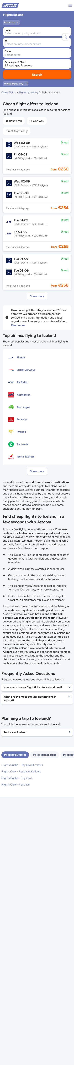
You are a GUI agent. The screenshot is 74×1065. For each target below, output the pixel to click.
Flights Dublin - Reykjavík (16, 778)
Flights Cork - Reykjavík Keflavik (21, 771)
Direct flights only (17, 131)
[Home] (10, 5)
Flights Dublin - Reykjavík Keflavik (22, 765)
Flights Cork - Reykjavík (15, 784)
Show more (37, 296)
